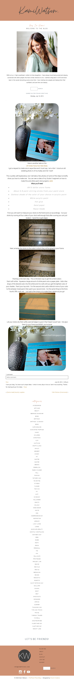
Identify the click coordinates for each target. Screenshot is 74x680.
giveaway (37, 497)
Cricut (37, 448)
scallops (37, 586)
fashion (37, 475)
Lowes (37, 526)
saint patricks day (37, 583)
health (37, 502)
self (37, 594)
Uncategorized (37, 620)
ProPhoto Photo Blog (35, 678)
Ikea (37, 513)
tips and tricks (37, 610)
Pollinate (37, 556)
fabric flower (37, 470)
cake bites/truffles (37, 429)
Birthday (37, 419)
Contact (42, 657)
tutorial (37, 618)
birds (37, 416)
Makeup (41, 662)
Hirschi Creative (55, 678)
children (37, 435)
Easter (37, 462)
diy (37, 456)
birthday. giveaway (37, 421)
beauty (37, 411)
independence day (37, 516)
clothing (37, 443)
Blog (41, 654)
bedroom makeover (37, 413)
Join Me (41, 659)
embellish (37, 467)
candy (37, 432)
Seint (37, 591)
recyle (37, 569)
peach (37, 545)
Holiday (37, 505)
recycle (37, 567)
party (37, 542)
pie (37, 551)
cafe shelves (37, 427)
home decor (37, 508)
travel (37, 612)
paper (37, 540)
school (37, 588)
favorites (37, 481)
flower (37, 486)
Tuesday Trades (37, 615)
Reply (25, 387)
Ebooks (37, 464)
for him (37, 489)
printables (37, 559)
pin (37, 553)
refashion (37, 572)
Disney (37, 454)
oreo (37, 537)
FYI (37, 491)
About (41, 651)
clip (37, 440)
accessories (37, 405)
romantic (37, 577)
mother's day (36, 534)
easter (37, 459)
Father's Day (37, 478)
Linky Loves (37, 524)
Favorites (42, 649)
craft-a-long (37, 446)
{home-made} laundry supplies (16, 392)
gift (37, 494)
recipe (37, 564)
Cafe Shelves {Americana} (59, 392)
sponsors (37, 599)
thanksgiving (37, 607)
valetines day (37, 626)
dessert (37, 451)
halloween (37, 499)
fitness (37, 483)
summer (37, 604)
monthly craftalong (37, 532)
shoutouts (37, 596)
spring (37, 602)
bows (37, 424)
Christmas (37, 437)
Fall (37, 473)
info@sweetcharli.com (22, 667)
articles (37, 408)
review (37, 575)
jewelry (37, 521)
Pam (7, 382)
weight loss (37, 629)
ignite (37, 510)
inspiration (37, 518)
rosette (37, 580)
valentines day (37, 623)
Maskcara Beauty (37, 529)
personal (37, 548)
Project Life (37, 561)
